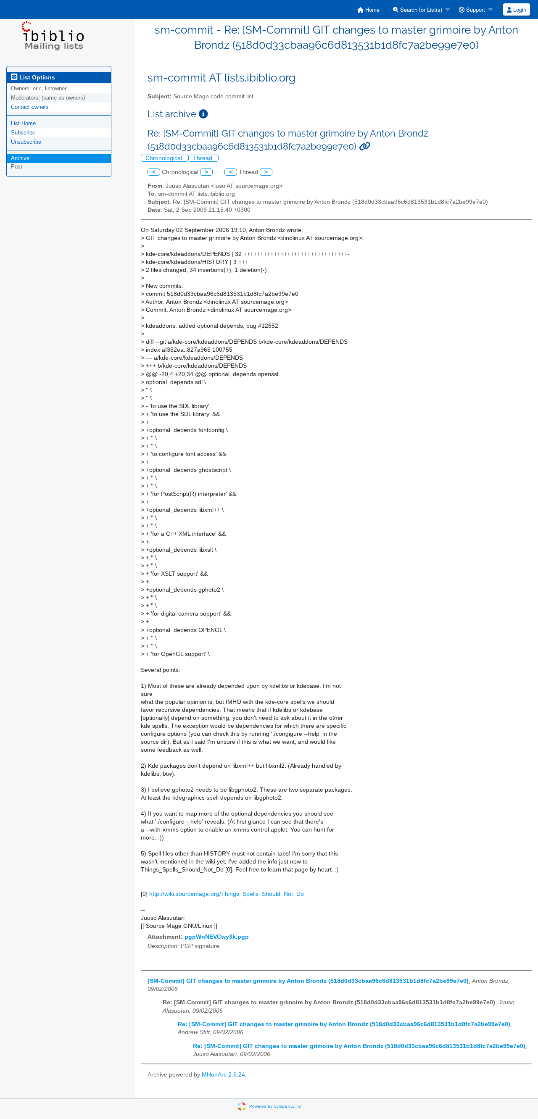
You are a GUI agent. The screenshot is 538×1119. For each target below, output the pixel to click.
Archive (20, 158)
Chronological (164, 158)
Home (372, 9)
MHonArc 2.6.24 (223, 1075)
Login (519, 9)
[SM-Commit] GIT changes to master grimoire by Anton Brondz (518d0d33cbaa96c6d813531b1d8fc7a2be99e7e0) (308, 981)
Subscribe (23, 132)
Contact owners (30, 107)
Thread (203, 158)
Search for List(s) (420, 9)
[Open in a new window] (203, 114)
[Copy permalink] (364, 146)
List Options (36, 77)
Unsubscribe (26, 142)
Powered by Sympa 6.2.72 (275, 1106)
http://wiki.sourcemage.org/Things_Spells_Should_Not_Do (226, 894)
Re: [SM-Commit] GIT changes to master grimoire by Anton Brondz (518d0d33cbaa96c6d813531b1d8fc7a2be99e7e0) (344, 1024)
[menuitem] (368, 9)
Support (474, 9)
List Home (23, 123)
